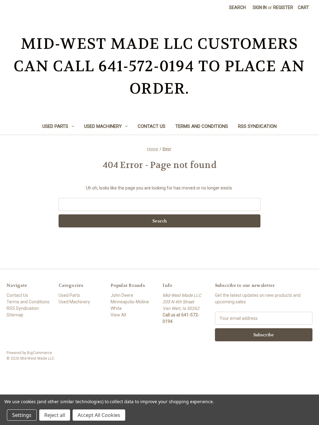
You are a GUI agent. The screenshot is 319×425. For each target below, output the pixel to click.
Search (237, 7)
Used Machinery (103, 126)
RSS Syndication (257, 126)
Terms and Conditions (201, 126)
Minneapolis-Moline (130, 301)
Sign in (260, 7)
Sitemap (15, 314)
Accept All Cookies (99, 415)
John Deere (122, 295)
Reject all (54, 415)
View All (118, 314)
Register (283, 7)
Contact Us (151, 126)
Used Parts (55, 126)
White (116, 308)
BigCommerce (39, 353)
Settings (21, 415)
